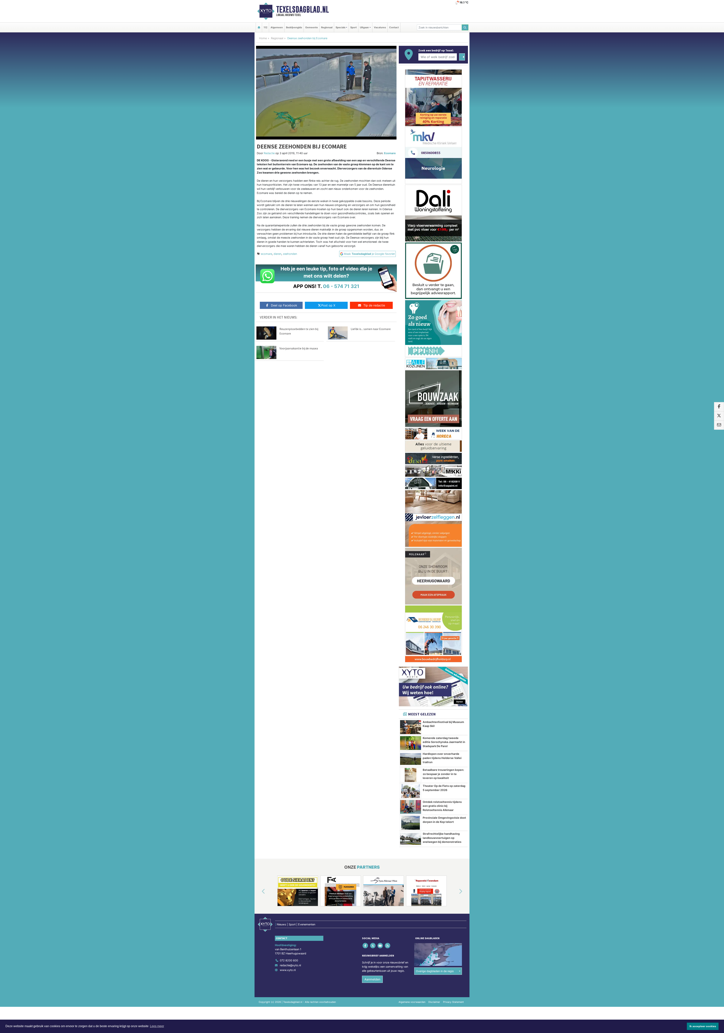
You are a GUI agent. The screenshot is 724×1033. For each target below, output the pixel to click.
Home (263, 38)
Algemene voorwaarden (412, 663)
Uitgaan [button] (364, 27)
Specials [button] (340, 27)
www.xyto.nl (288, 631)
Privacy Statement (453, 663)
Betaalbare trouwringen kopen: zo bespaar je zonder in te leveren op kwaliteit (443, 435)
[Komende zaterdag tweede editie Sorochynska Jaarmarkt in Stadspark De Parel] (410, 405)
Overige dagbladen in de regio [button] (435, 633)
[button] (259, 553)
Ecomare (390, 153)
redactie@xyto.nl (290, 627)
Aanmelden (372, 641)
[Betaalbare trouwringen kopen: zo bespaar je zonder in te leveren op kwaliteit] (410, 437)
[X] (373, 607)
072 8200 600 (289, 622)
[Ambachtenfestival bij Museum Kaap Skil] (410, 389)
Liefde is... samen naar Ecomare (371, 329)
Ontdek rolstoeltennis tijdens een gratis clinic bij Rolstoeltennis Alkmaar (442, 467)
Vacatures (380, 27)
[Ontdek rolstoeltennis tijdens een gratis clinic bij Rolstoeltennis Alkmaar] (410, 469)
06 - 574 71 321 (341, 286)
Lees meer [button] (157, 1026)
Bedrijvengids (294, 27)
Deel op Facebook (284, 305)
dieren (277, 253)
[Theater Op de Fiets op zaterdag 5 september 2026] (410, 453)
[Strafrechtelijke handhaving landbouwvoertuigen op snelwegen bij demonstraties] (410, 501)
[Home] (259, 27)
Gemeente (311, 27)
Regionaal (326, 27)
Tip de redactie (374, 305)
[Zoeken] (465, 27)
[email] (719, 425)
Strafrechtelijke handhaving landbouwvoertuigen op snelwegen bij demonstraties (442, 499)
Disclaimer (434, 663)
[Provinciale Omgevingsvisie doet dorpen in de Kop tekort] (410, 485)
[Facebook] (365, 607)
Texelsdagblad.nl (302, 9)
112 (265, 27)
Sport (353, 27)
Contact (394, 27)
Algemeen (277, 27)
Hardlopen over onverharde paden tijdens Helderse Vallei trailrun (442, 419)
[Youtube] (380, 607)
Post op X (328, 305)
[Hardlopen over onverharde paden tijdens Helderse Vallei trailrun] (410, 421)
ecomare (266, 253)
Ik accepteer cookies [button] (702, 1026)
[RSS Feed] (388, 607)
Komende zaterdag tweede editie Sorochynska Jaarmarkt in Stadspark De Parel (444, 404)
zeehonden (290, 253)
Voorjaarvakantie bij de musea (298, 348)
